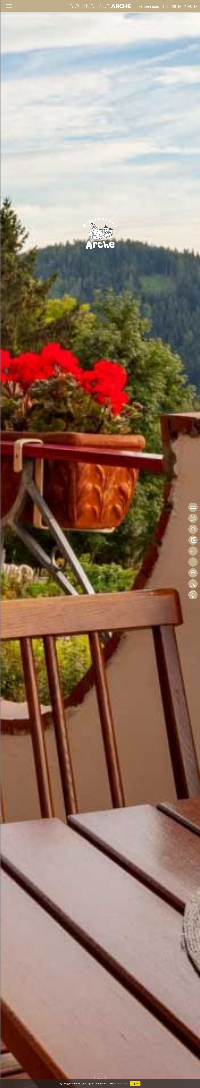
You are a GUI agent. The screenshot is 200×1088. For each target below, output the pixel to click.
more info (122, 1083)
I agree (135, 1083)
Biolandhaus (100, 6)
